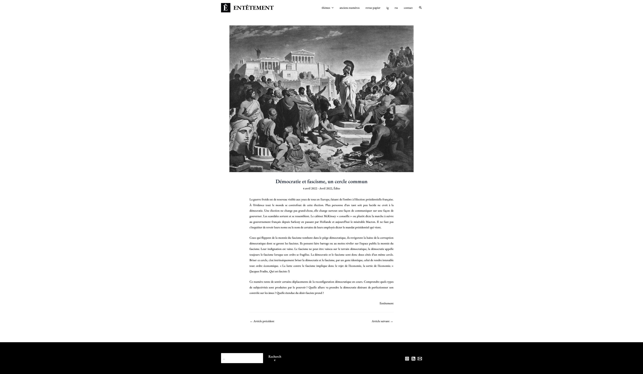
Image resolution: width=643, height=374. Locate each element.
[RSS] (413, 358)
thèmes (326, 8)
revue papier (373, 8)
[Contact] (420, 358)
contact (408, 8)
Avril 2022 (325, 188)
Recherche (274, 358)
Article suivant (382, 321)
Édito (337, 188)
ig (387, 8)
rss (396, 8)
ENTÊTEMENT (253, 7)
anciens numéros (350, 8)
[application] (332, 8)
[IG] (407, 358)
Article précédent (262, 321)
